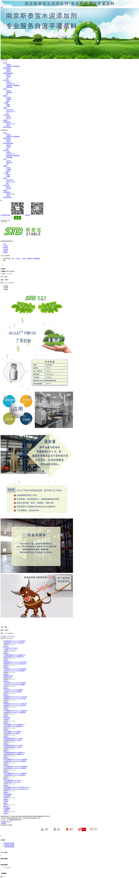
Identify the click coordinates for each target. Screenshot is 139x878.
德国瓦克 (8, 64)
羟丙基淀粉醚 (6, 796)
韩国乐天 (8, 69)
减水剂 (5, 89)
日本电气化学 (9, 109)
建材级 (8, 101)
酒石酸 (8, 104)
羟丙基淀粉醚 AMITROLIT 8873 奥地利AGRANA (16, 789)
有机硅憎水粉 (6, 122)
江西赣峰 (8, 99)
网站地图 (3, 823)
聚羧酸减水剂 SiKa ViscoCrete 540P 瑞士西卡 (14, 705)
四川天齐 (8, 118)
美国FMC (8, 116)
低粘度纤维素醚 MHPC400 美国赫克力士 (13, 656)
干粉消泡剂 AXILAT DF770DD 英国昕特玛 (14, 670)
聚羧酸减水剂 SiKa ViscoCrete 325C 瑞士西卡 (14, 698)
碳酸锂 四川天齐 (7, 677)
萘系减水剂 (6, 719)
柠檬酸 (8, 106)
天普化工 (8, 71)
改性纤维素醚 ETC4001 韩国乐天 (11, 733)
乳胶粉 (5, 62)
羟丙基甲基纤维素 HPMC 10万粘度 (12, 740)
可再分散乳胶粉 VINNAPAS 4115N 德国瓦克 (14, 761)
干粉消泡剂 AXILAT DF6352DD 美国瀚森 (14, 684)
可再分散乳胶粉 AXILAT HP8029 (11, 782)
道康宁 (8, 125)
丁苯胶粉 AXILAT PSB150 (10, 649)
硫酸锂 (5, 120)
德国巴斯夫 (9, 92)
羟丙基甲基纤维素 (8, 73)
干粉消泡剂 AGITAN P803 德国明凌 (12, 691)
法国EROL (9, 82)
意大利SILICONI (10, 83)
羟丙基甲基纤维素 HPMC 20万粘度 (12, 747)
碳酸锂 (5, 95)
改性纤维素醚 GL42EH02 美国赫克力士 (13, 726)
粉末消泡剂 (6, 80)
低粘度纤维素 (6, 68)
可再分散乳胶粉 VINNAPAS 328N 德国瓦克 (14, 775)
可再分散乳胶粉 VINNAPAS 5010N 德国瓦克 (14, 768)
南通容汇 (8, 97)
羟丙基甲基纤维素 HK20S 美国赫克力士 (13, 754)
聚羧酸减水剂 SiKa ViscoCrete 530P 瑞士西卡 (14, 663)
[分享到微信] (1, 200)
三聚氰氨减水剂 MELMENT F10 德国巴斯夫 (14, 712)
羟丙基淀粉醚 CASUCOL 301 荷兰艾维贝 (13, 642)
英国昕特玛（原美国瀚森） (13, 66)
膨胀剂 (5, 108)
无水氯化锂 (6, 115)
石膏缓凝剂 (6, 810)
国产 (7, 78)
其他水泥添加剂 (7, 127)
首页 (4, 244)
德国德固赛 (9, 87)
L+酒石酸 (5, 102)
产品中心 (18, 258)
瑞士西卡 (8, 90)
